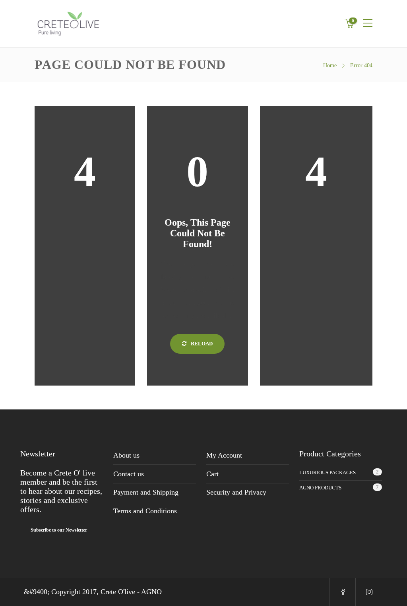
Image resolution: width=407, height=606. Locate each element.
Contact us (128, 474)
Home (330, 65)
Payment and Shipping (145, 492)
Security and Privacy (236, 492)
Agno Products (320, 488)
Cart (212, 474)
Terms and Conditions (145, 511)
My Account (224, 455)
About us (126, 455)
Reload (201, 344)
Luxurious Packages (327, 472)
